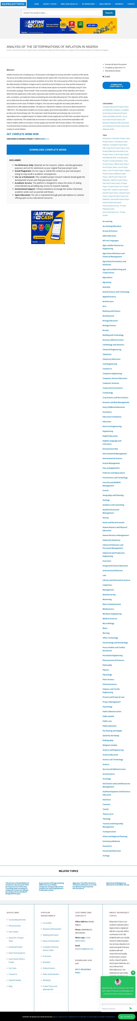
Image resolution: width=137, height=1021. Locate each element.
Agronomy (107, 282)
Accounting (107, 221)
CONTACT (131, 4)
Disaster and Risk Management (116, 402)
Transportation (109, 832)
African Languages (111, 240)
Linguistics (107, 585)
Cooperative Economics (113, 388)
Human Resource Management (116, 535)
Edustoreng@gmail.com (84, 949)
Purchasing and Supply (112, 731)
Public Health (108, 716)
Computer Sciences (111, 383)
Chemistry (107, 354)
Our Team (12, 968)
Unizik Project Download (112, 202)
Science (106, 764)
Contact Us (13, 974)
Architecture (108, 301)
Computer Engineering (112, 373)
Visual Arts (107, 846)
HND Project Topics (121, 164)
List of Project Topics (116, 170)
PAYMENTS (119, 4)
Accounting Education (112, 226)
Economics (47, 956)
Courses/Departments (17, 920)
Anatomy (106, 287)
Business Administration (113, 340)
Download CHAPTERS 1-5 (116, 85)
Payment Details (15, 980)
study (75, 81)
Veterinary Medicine (111, 841)
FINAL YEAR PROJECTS (69, 4)
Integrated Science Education (115, 566)
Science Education (110, 755)
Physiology (107, 675)
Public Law (107, 721)
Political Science (110, 684)
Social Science (109, 774)
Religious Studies (110, 745)
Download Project (15, 947)
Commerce (107, 369)
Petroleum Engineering (112, 655)
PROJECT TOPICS (49, 4)
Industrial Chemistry (111, 540)
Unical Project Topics (110, 193)
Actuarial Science (110, 231)
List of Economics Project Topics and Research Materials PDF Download (40, 50)
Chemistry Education (111, 359)
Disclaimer (99, 1017)
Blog (10, 986)
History (106, 518)
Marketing (107, 599)
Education (46, 962)
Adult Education (109, 236)
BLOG (133, 12)
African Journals (15, 926)
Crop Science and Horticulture (115, 397)
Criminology (108, 393)
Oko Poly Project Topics (111, 183)
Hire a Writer (13, 932)
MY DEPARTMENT (88, 4)
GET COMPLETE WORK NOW (23, 134)
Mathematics (108, 609)
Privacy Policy (76, 1017)
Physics (106, 670)
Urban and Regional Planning (115, 836)
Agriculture (107, 277)
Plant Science (108, 679)
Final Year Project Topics (116, 148)
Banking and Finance (111, 311)
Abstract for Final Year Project (114, 138)
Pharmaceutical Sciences (113, 660)
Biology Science (109, 325)
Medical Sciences (110, 618)
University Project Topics (120, 199)
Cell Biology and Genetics (113, 345)
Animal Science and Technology (116, 292)
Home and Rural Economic (114, 522)
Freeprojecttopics (116, 161)
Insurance (107, 561)
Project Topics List (115, 186)
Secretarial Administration (114, 769)
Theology (107, 819)
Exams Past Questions (17, 953)
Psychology (107, 707)
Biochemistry (108, 316)
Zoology (106, 856)
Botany (106, 330)
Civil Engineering (110, 364)
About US (57, 1017)
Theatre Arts (108, 814)
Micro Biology (108, 623)
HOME (36, 4)
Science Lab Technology (113, 759)
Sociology (107, 779)
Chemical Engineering (112, 349)
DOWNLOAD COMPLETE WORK (47, 149)
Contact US (66, 1017)
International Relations (113, 570)
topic (33, 75)
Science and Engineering (113, 750)
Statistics (107, 799)
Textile (106, 809)
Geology (106, 500)
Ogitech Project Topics (119, 180)
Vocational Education (112, 851)
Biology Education (110, 321)
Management (108, 590)
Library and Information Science (116, 580)
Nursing (106, 633)
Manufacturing (109, 594)
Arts (104, 306)
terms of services (88, 1017)
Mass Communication (112, 604)
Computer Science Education (115, 378)
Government (76, 113)
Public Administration (112, 711)
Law (104, 575)
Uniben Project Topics (120, 190)
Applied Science (109, 297)
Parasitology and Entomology (115, 643)
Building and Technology (113, 335)
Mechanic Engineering (112, 614)
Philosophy (107, 665)
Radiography (108, 740)
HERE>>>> (45, 139)
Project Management (112, 702)
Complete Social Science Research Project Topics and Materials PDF (116, 113)
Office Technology (110, 638)
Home (9, 50)
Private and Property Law (113, 697)
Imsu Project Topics (110, 167)
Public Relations (109, 726)
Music (105, 628)
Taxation (106, 804)
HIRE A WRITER (105, 4)
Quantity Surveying (111, 735)
